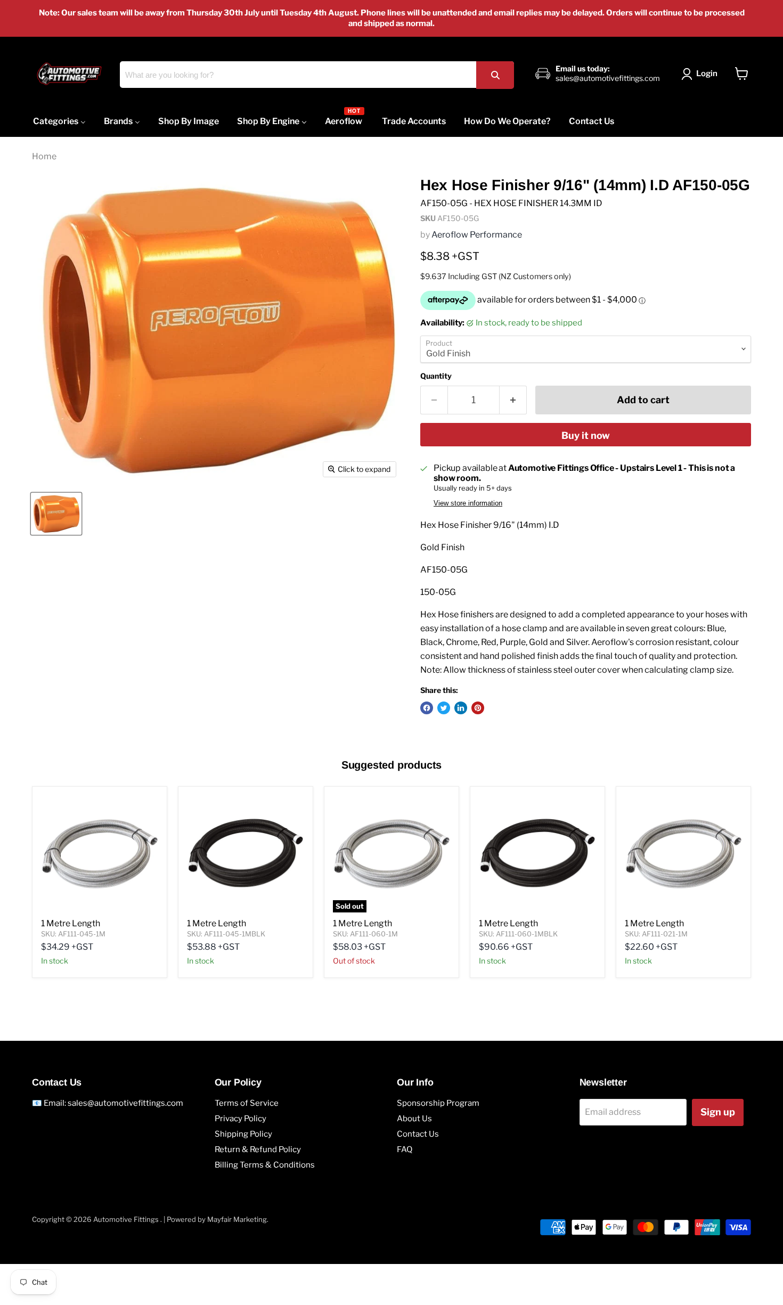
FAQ (404, 1149)
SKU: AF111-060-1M (365, 933)
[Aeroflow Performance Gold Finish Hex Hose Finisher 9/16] (56, 514)
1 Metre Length (70, 923)
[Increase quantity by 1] (513, 400)
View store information (468, 503)
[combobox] (316, 74)
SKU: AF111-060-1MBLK (518, 933)
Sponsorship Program (438, 1103)
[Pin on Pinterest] (477, 708)
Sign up (717, 1112)
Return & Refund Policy (258, 1149)
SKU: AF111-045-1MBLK (226, 933)
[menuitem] (59, 121)
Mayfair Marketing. (237, 1219)
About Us (414, 1118)
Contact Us (418, 1134)
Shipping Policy (243, 1134)
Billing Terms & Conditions (265, 1165)
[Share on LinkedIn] (460, 708)
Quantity (436, 376)
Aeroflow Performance (476, 235)
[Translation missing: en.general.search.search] (494, 74)
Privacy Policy (240, 1118)
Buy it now (585, 435)
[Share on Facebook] (426, 708)
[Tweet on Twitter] (443, 708)
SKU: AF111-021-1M (656, 933)
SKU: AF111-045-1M (73, 933)
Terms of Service (247, 1103)
